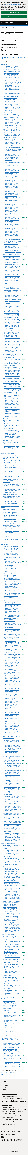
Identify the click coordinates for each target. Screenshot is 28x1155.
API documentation (5, 1134)
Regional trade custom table (9, 1096)
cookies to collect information (12, 4)
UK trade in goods (7, 1105)
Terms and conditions (17, 1132)
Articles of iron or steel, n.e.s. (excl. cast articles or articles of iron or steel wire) (11, 447)
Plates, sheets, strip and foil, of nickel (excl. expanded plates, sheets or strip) (10, 480)
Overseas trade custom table (9, 1094)
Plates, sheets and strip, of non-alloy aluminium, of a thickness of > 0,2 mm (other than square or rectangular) (12, 986)
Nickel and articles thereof (7, 453)
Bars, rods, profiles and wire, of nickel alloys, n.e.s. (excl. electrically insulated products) (12, 462)
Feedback (13, 1134)
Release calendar (6, 1091)
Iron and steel (4, 64)
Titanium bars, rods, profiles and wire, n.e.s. (12, 531)
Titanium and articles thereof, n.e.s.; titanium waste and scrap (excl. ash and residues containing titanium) (11, 525)
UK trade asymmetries (8, 1107)
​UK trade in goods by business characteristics (14, 1109)
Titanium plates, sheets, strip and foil (12, 535)
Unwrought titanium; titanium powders (11, 1021)
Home (2, 32)
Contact (18, 1131)
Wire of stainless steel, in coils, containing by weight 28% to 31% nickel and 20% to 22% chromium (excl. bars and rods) (13, 766)
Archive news (5, 1087)
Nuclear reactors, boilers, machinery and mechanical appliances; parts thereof (10, 1040)
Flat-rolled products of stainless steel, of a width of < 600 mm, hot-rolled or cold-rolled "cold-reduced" (11, 129)
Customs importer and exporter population (13, 1111)
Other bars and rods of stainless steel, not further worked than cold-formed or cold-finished (12, 261)
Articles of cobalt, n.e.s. (10, 519)
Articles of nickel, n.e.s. (10, 501)
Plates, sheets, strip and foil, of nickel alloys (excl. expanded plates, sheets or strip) (11, 486)
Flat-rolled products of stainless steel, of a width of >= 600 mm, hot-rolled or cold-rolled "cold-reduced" (11, 68)
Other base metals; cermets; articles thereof (10, 506)
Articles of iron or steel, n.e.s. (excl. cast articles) (11, 443)
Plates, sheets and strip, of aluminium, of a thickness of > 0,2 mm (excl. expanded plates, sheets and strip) (11, 979)
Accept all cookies (14, 12)
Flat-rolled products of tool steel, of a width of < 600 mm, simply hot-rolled (12, 798)
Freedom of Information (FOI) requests (12, 1098)
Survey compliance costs (8, 1113)
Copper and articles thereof (8, 843)
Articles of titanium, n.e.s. (10, 528)
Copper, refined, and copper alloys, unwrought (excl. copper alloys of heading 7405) (11, 847)
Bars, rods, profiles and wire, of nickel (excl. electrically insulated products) (11, 457)
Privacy (8, 1131)
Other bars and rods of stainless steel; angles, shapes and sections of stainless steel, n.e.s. (11, 256)
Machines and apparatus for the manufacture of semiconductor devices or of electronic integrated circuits (12, 1057)
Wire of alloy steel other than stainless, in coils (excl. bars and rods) (11, 420)
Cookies (13, 1131)
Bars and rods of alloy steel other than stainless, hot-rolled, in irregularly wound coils (11, 356)
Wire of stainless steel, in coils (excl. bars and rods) (12, 757)
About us (3, 1131)
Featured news (6, 1085)
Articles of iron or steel (6, 440)
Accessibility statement (6, 1132)
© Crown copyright (13, 1151)
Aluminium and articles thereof (9, 975)
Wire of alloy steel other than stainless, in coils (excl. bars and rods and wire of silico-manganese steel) (12, 426)
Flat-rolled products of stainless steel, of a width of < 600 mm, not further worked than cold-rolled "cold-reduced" (12, 165)
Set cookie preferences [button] (14, 16)
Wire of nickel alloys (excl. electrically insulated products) (11, 472)
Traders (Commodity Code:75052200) (14, 32)
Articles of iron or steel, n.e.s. (12, 451)
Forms (4, 1089)
